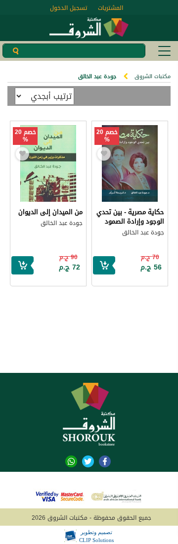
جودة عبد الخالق (143, 232)
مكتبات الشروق (152, 76)
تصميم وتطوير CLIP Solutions (96, 536)
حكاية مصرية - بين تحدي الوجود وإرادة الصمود (130, 216)
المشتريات (110, 7)
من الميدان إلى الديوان (50, 212)
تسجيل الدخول (68, 7)
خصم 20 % (107, 136)
